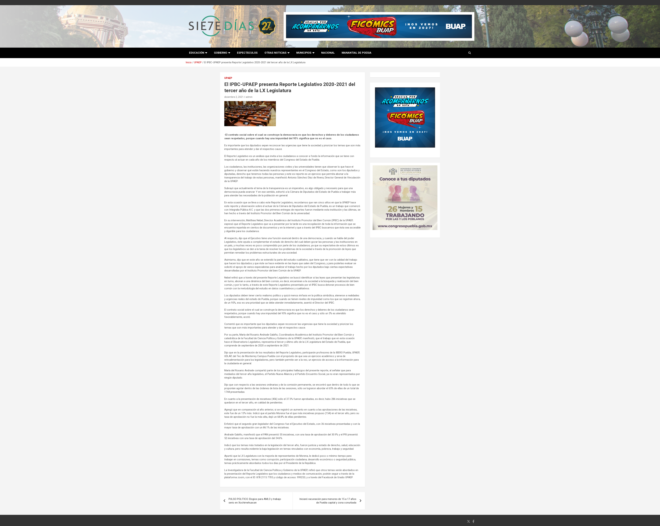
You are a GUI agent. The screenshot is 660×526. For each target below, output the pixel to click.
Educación (196, 52)
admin (249, 97)
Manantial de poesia (356, 52)
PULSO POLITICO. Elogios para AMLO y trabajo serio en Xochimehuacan (255, 500)
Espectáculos (247, 52)
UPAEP (228, 78)
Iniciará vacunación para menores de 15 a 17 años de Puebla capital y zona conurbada (327, 500)
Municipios (303, 52)
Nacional (328, 52)
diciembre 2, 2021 (234, 97)
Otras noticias (276, 52)
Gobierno (220, 52)
